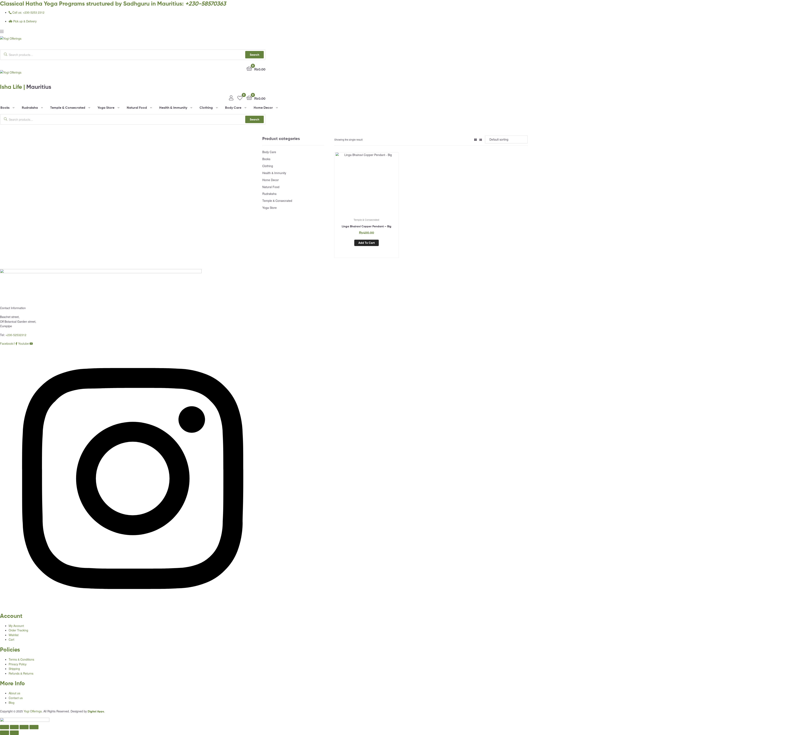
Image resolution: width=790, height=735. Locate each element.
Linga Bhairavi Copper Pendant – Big (366, 226)
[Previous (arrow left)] (4, 732)
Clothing (267, 166)
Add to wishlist (356, 186)
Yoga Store (269, 208)
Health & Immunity (274, 173)
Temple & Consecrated (366, 219)
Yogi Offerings (33, 711)
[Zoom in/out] (4, 727)
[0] (239, 97)
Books (266, 159)
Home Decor (270, 180)
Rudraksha (269, 194)
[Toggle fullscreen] (14, 727)
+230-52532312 (16, 335)
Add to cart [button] (366, 243)
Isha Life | (25, 86)
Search (254, 55)
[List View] (480, 139)
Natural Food (270, 187)
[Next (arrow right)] (14, 732)
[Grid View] (475, 139)
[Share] (24, 727)
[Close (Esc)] (33, 727)
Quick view (376, 186)
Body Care (269, 152)
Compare (366, 186)
